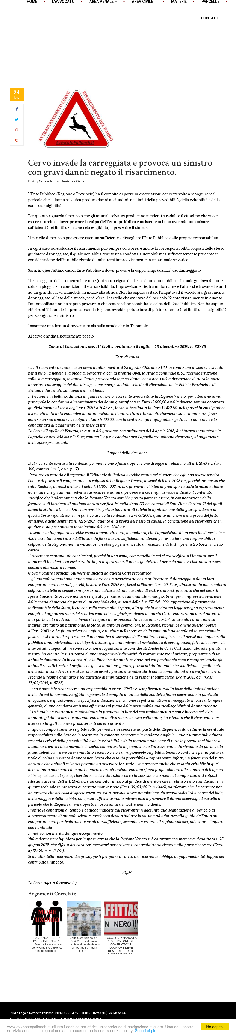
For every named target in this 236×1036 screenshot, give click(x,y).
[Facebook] (17, 109)
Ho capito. (215, 1026)
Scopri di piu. (146, 1030)
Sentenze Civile (72, 181)
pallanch (45, 181)
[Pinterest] (16, 140)
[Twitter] (16, 119)
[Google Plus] (16, 130)
